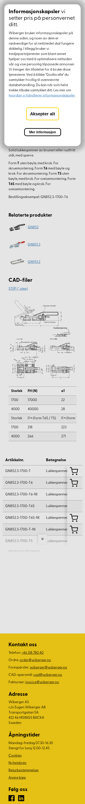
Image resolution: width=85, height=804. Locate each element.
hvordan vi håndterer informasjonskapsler (42, 95)
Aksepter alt (42, 113)
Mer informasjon (42, 132)
